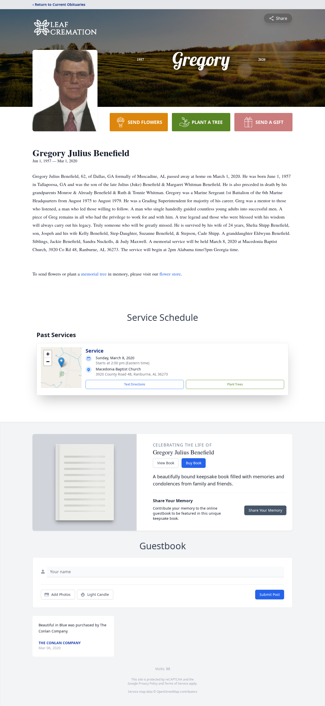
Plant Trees (235, 384)
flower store (170, 274)
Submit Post (269, 594)
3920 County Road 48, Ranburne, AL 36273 (132, 374)
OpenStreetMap (168, 691)
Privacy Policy (148, 683)
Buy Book (193, 462)
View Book (165, 462)
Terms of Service (176, 683)
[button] (61, 362)
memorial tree (94, 274)
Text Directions (134, 384)
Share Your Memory (265, 510)
